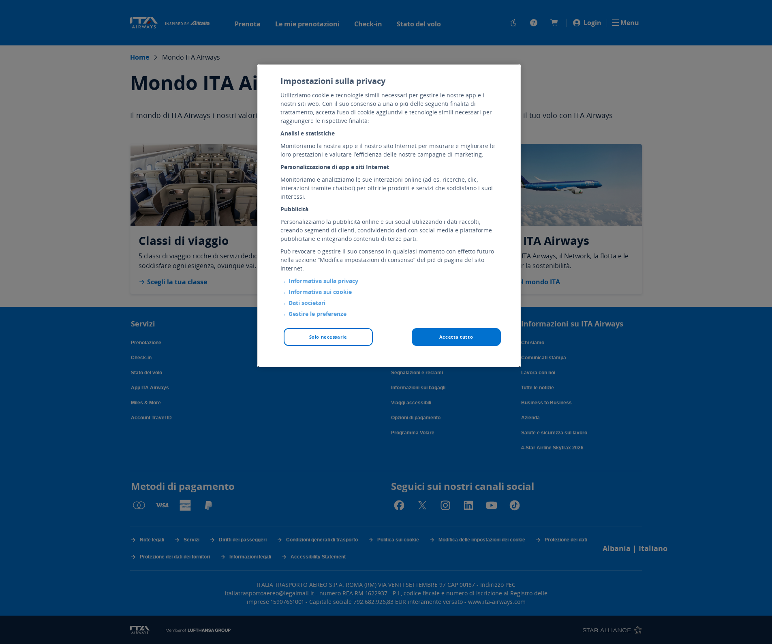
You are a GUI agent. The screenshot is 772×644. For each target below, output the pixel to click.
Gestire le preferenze (317, 314)
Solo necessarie (328, 337)
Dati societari (307, 303)
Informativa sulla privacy (323, 281)
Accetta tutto (456, 337)
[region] (389, 215)
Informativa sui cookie (320, 292)
